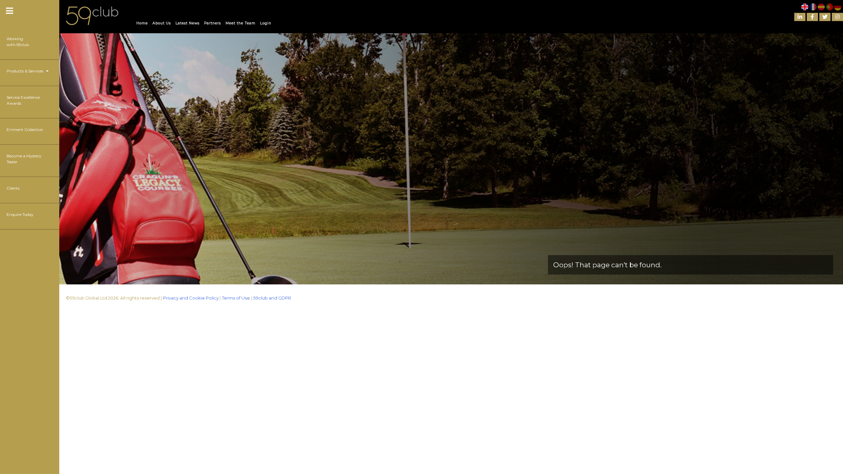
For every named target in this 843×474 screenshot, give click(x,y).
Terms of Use (236, 298)
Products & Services (26, 70)
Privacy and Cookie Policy (191, 298)
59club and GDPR (272, 298)
